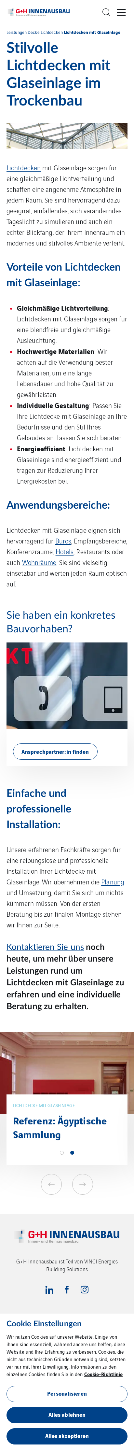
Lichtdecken (52, 32)
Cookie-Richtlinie (103, 1373)
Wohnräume (39, 562)
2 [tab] (72, 1153)
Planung (112, 881)
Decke (34, 32)
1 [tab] (62, 1153)
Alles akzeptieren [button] (67, 1435)
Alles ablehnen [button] (67, 1414)
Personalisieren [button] (67, 1393)
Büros (63, 540)
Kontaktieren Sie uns (45, 947)
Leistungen (17, 32)
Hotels (65, 551)
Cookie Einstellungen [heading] (44, 1324)
